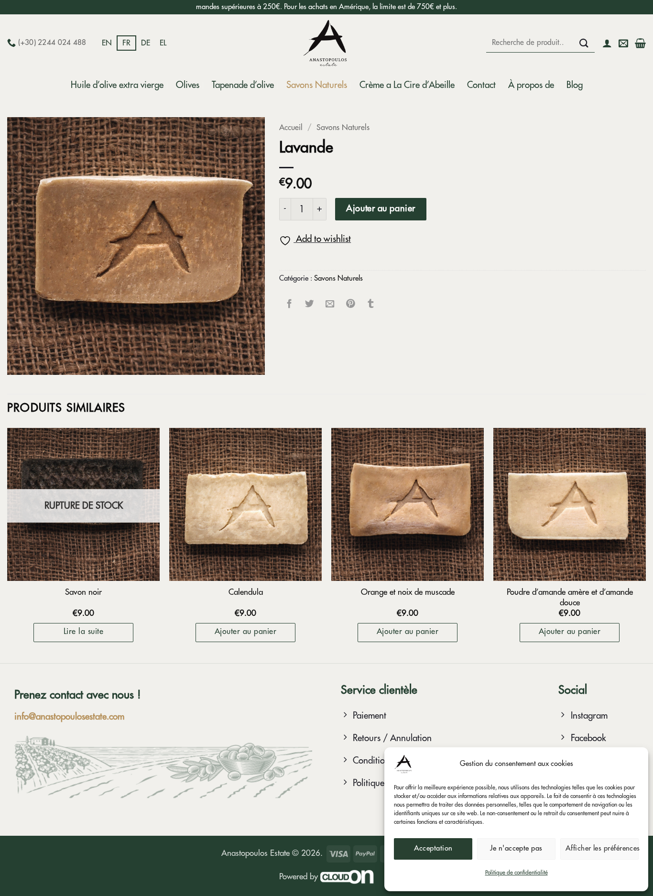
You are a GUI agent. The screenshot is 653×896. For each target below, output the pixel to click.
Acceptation (433, 848)
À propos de (531, 84)
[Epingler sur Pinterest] (350, 303)
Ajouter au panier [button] (245, 631)
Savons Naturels (316, 84)
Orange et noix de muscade (408, 592)
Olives (187, 84)
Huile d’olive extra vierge (117, 84)
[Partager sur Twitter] (310, 303)
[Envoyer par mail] (330, 303)
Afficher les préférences (602, 848)
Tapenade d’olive (243, 84)
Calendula (246, 592)
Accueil (291, 127)
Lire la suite (83, 631)
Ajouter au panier (380, 208)
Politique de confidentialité (516, 872)
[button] (607, 43)
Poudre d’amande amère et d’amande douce (570, 597)
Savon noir (83, 592)
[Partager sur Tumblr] (371, 303)
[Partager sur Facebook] (289, 303)
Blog (574, 84)
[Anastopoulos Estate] (326, 43)
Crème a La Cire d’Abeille (407, 84)
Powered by (299, 877)
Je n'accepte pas (516, 848)
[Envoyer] (584, 42)
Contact (481, 84)
